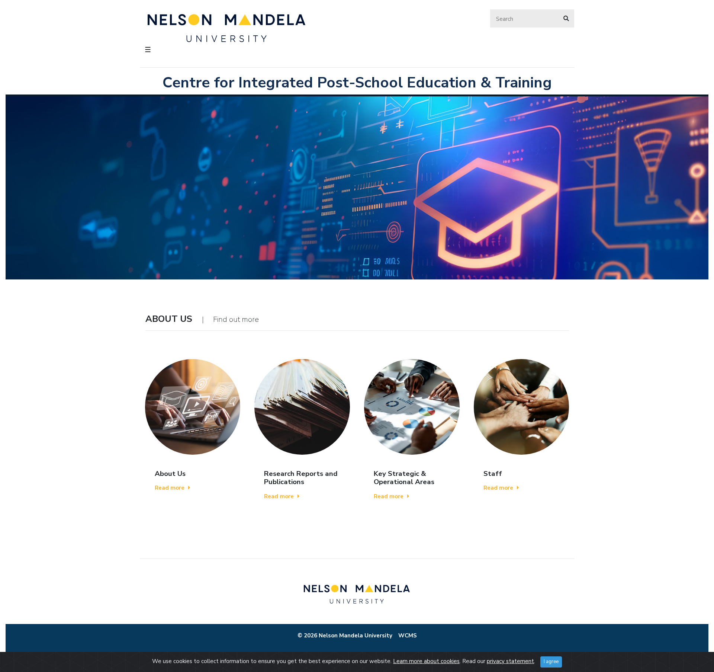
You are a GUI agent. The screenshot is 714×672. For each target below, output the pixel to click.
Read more (169, 488)
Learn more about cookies (426, 661)
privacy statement (510, 661)
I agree (551, 661)
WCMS (407, 635)
